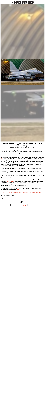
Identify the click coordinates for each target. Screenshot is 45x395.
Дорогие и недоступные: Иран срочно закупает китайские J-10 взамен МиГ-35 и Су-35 (21, 192)
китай (25, 204)
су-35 (34, 204)
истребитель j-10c (18, 204)
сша (37, 204)
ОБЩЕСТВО (29, 147)
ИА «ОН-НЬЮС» (11, 181)
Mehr (2, 158)
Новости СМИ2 (22, 205)
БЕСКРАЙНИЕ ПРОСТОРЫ (20, 147)
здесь (18, 189)
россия (29, 204)
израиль (7, 204)
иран (12, 204)
